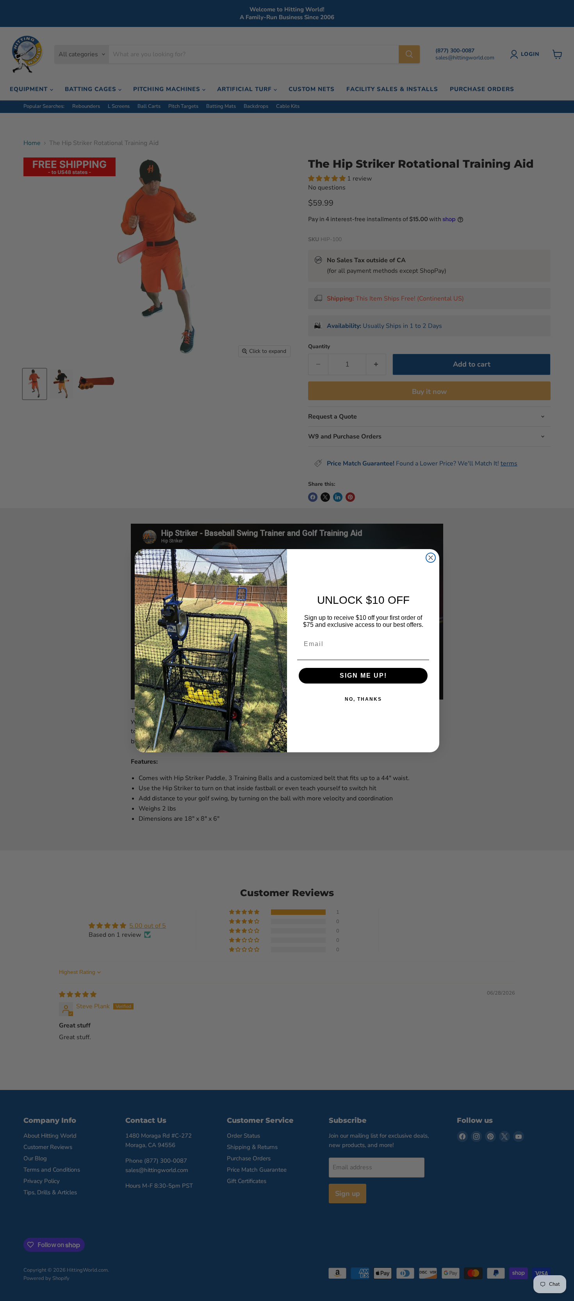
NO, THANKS (363, 699)
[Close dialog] (430, 557)
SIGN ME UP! (363, 675)
